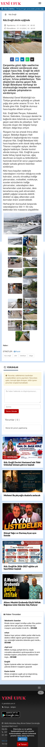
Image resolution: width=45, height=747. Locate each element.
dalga (31, 355)
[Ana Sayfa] (14, 693)
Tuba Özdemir (10, 620)
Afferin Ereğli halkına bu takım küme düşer (20, 664)
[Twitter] (17, 59)
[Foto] (22, 223)
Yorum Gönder (11, 411)
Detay (23, 739)
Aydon (7, 661)
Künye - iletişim (10, 702)
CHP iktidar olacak (11, 671)
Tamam (23, 744)
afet (15, 355)
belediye (23, 355)
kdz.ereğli (7, 355)
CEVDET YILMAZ (11, 644)
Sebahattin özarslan (12, 630)
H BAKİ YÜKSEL (10, 669)
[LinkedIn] (22, 59)
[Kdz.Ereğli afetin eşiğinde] (22, 42)
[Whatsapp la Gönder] (27, 59)
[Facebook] (12, 59)
